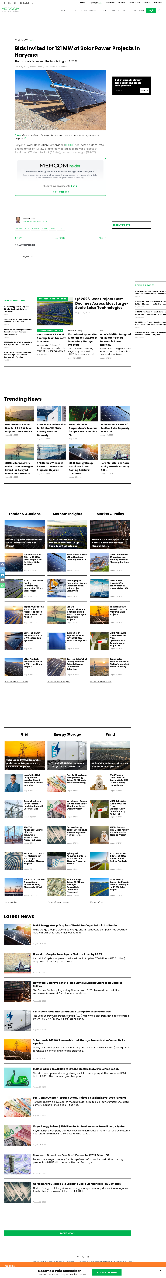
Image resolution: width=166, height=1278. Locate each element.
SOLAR (63, 10)
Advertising (38, 1261)
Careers (82, 1261)
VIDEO (126, 10)
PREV (19, 237)
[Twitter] (15, 3)
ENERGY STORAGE (89, 10)
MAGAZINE (138, 10)
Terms (130, 1261)
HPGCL (44, 229)
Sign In (74, 185)
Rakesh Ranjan (36, 66)
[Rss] (9, 3)
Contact (69, 1261)
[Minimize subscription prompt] (161, 1270)
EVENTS (121, 3)
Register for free (60, 191)
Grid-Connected (22, 229)
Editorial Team (54, 1261)
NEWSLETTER (134, 3)
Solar (52, 229)
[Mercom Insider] (95, 2)
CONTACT (158, 3)
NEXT (101, 237)
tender (61, 229)
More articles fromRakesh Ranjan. (36, 221)
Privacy (120, 1261)
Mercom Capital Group (101, 1261)
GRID (73, 10)
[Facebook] (4, 3)
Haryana (35, 229)
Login (151, 10)
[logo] (10, 10)
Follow (18, 135)
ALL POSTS (60, 237)
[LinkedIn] (20, 3)
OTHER (115, 10)
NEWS (82, 3)
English (26, 3)
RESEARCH (110, 3)
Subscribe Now (106, 1272)
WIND (105, 10)
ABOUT (147, 3)
